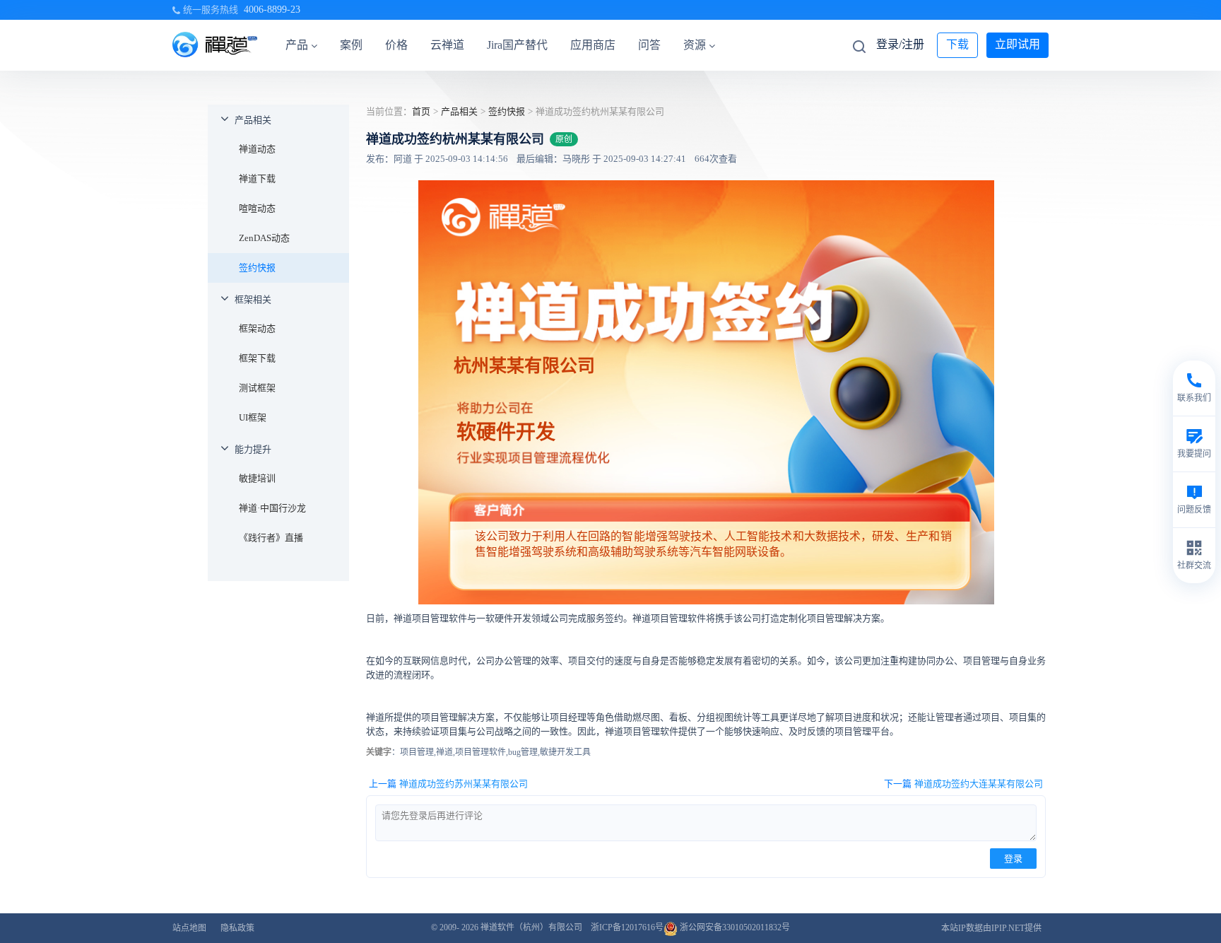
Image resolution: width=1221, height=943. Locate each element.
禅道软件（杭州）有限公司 (531, 927)
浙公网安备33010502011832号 (734, 927)
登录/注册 (900, 44)
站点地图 (189, 928)
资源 (694, 45)
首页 (421, 111)
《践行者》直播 (271, 537)
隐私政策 (237, 928)
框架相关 (253, 299)
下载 (957, 44)
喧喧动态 (257, 208)
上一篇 (448, 783)
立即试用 (1017, 44)
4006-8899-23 (272, 9)
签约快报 (257, 267)
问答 (649, 45)
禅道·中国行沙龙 (272, 508)
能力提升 (253, 449)
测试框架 (257, 387)
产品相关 (253, 120)
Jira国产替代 (517, 45)
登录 (1013, 858)
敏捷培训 (257, 478)
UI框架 (252, 417)
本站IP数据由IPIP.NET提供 (991, 928)
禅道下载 (257, 178)
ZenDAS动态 (264, 238)
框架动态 (257, 328)
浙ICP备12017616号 (627, 927)
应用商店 (592, 45)
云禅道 (447, 45)
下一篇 (963, 783)
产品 (296, 45)
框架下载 (257, 358)
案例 (351, 45)
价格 (396, 45)
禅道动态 (257, 149)
